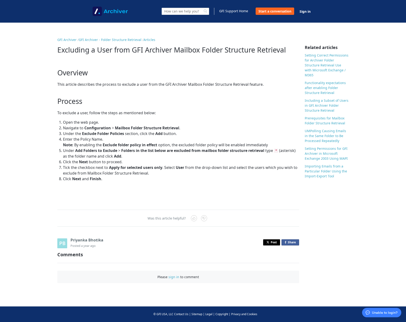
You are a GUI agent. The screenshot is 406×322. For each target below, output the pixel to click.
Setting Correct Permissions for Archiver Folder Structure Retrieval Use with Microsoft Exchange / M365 (326, 65)
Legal (208, 314)
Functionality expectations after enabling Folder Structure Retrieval (325, 88)
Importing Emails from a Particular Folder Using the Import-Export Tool (326, 171)
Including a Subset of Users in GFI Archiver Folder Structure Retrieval (326, 105)
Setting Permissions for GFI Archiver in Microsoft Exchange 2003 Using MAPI (326, 153)
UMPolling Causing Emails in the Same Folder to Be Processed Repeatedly (325, 136)
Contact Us (181, 314)
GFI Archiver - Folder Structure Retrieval (110, 39)
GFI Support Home (233, 11)
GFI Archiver (67, 39)
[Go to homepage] (110, 11)
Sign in (305, 11)
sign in (173, 277)
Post (274, 242)
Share (293, 242)
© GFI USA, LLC (163, 314)
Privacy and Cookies (244, 314)
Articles (149, 39)
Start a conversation (274, 11)
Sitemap (196, 314)
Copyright (221, 314)
